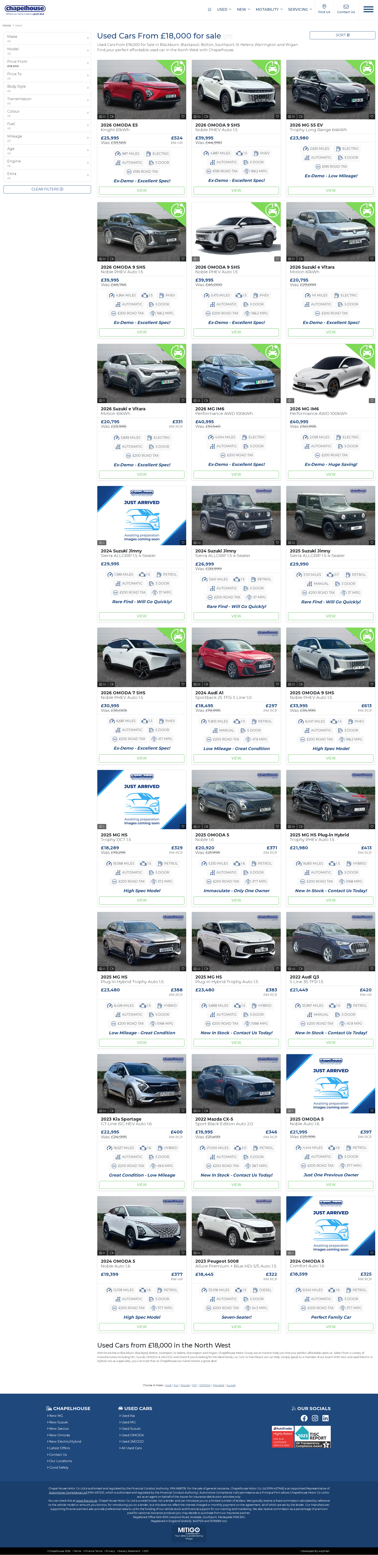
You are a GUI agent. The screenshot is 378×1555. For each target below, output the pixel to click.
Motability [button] (268, 9)
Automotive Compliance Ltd (68, 1492)
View (142, 190)
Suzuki (231, 1385)
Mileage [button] (14, 138)
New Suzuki (58, 1422)
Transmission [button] (19, 101)
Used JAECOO (132, 1442)
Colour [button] (13, 113)
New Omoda (59, 1435)
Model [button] (13, 51)
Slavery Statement (129, 1551)
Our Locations (60, 1461)
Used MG (128, 1422)
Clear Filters (46, 189)
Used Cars (138, 1408)
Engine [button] (14, 163)
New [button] (242, 9)
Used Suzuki (130, 1429)
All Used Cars (131, 1448)
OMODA (205, 1385)
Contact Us (58, 1455)
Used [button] (222, 9)
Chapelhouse (71, 1408)
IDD (146, 1551)
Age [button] (10, 151)
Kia (176, 1385)
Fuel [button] (11, 126)
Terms (77, 1551)
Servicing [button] (298, 9)
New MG (56, 1416)
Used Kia (128, 1416)
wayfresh (324, 1551)
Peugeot (218, 1385)
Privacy (110, 1551)
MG (194, 1385)
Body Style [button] (16, 88)
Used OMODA (132, 1435)
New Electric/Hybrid (65, 1442)
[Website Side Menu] (368, 10)
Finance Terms (93, 1551)
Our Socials (314, 1408)
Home (7, 25)
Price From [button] (17, 63)
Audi (168, 1385)
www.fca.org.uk (86, 1500)
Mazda (185, 1385)
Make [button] (12, 39)
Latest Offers (59, 1448)
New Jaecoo (59, 1429)
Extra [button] (11, 176)
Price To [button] (14, 76)
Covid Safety (58, 1468)
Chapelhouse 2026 (59, 1551)
